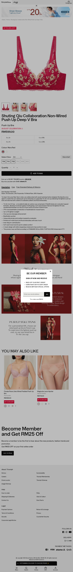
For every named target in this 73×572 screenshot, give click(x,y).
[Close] (50, 271)
